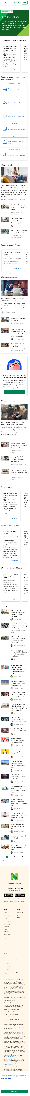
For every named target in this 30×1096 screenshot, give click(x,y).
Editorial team (8, 939)
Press (5, 942)
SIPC (8, 1048)
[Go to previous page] (3, 857)
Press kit (6, 945)
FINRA (5, 1048)
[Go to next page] (3, 860)
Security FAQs (19, 916)
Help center (20, 912)
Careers (6, 918)
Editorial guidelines (6, 930)
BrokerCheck (11, 1056)
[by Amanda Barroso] (11, 659)
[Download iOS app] (8, 895)
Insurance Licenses (8, 1016)
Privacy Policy (13, 1052)
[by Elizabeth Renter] (11, 645)
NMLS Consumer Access (9, 1000)
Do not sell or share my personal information (13, 972)
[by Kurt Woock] (11, 770)
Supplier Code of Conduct (11, 960)
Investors (6, 948)
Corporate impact (9, 921)
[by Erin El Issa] (11, 619)
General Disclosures (8, 1055)
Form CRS (16, 1051)
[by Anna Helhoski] (11, 688)
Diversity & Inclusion (7, 925)
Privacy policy (8, 963)
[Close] (26, 1073)
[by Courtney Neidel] (11, 757)
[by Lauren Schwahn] (11, 226)
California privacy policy (11, 966)
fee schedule (16, 1055)
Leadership (7, 915)
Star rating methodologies (8, 935)
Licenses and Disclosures (10, 1002)
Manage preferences (14, 1087)
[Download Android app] (20, 895)
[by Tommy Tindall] (11, 724)
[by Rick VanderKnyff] (11, 781)
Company (6, 912)
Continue (14, 1091)
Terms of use (7, 957)
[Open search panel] (10, 2)
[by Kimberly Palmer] (11, 339)
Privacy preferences (9, 969)
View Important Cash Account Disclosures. (13, 1063)
